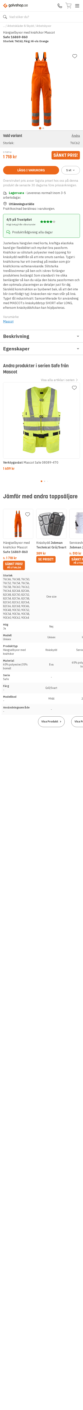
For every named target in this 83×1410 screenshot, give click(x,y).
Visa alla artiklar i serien (58, 380)
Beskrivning (16, 336)
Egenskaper (16, 349)
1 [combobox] (68, 170)
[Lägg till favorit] (75, 56)
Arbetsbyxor (43, 26)
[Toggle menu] (77, 5)
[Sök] (5, 17)
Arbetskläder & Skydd (20, 26)
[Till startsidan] (15, 5)
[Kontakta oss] (60, 6)
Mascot (8, 321)
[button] (41, 139)
